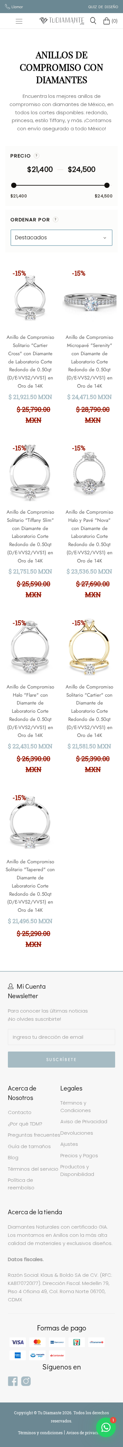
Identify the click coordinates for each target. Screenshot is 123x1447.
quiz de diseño (103, 6)
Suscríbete (61, 1059)
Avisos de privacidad (85, 1432)
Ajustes (69, 1144)
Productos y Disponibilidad (77, 1170)
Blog (13, 1157)
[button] (36, 155)
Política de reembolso (21, 1184)
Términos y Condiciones (75, 1106)
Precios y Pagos (79, 1155)
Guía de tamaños (29, 1146)
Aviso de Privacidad (83, 1121)
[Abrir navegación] (19, 21)
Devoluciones (76, 1132)
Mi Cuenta (31, 986)
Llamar (17, 6)
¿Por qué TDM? (25, 1123)
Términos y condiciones (41, 1432)
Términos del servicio (33, 1168)
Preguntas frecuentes (34, 1134)
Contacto (19, 1112)
